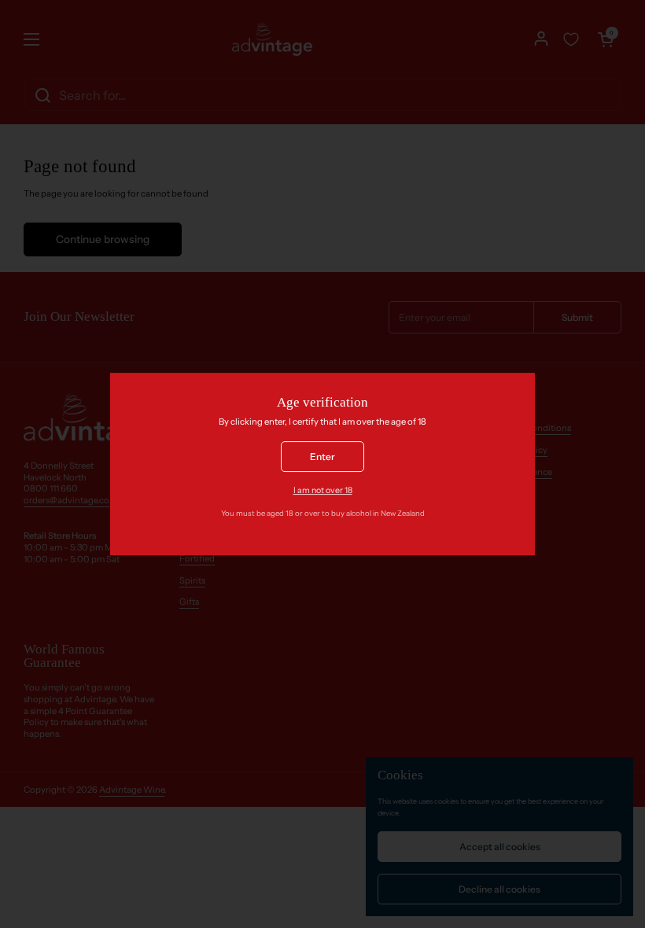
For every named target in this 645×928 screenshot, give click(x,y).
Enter (322, 456)
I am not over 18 (322, 491)
